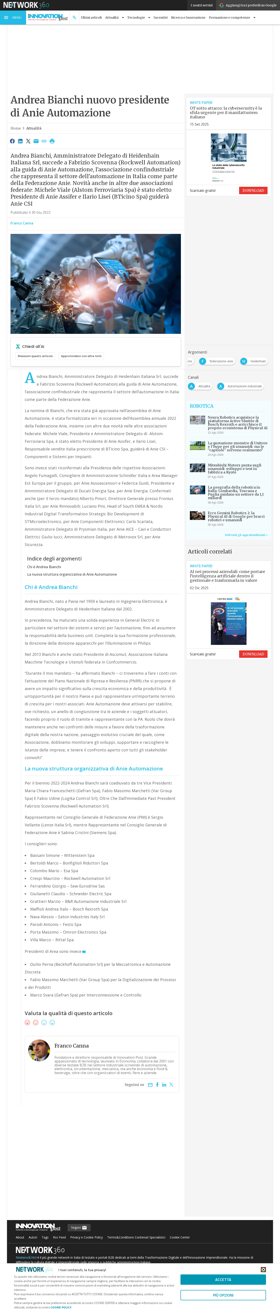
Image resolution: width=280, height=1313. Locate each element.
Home (15, 128)
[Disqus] (95, 1164)
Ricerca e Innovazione (188, 18)
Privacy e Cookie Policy (86, 1237)
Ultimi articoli (91, 18)
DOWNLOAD (253, 190)
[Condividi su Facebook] (12, 141)
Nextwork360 (26, 1258)
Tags (45, 1237)
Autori (33, 1237)
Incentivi (161, 18)
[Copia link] (44, 141)
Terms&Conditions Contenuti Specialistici (136, 1237)
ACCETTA (223, 1280)
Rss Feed (59, 1237)
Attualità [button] (112, 18)
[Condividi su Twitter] (28, 141)
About (20, 1237)
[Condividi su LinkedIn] (20, 141)
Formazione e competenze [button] (229, 18)
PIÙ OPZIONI (223, 1295)
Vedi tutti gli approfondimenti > (246, 535)
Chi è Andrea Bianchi (44, 566)
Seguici (76, 1227)
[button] (13, 18)
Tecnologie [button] (136, 18)
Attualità (33, 128)
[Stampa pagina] (52, 141)
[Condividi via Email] (36, 141)
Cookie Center (180, 1237)
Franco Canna (21, 223)
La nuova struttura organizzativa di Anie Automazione (72, 574)
